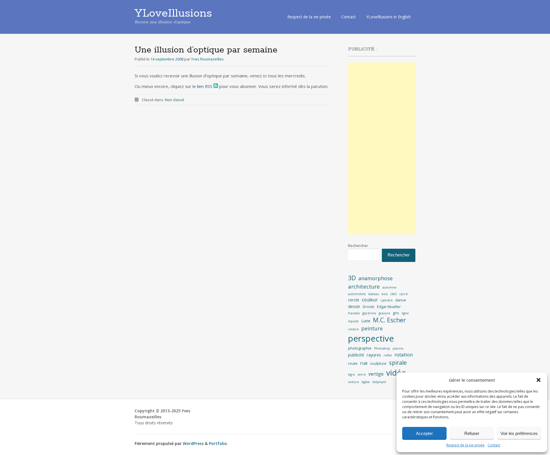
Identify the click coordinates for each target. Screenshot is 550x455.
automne (389, 287)
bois (385, 294)
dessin (354, 306)
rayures (374, 355)
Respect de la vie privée (465, 445)
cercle (353, 300)
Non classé (174, 99)
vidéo (396, 372)
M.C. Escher (389, 320)
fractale (354, 313)
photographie (360, 348)
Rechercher (358, 245)
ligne (405, 313)
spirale (398, 362)
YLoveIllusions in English (388, 16)
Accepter (424, 433)
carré (403, 294)
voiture (353, 382)
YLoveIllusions (173, 13)
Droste (368, 306)
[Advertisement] (381, 148)
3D (352, 278)
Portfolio (218, 443)
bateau (373, 294)
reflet (388, 355)
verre (362, 374)
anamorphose (375, 278)
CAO (393, 294)
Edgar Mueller (389, 306)
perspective (371, 338)
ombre (353, 329)
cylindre (386, 300)
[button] (538, 380)
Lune (365, 320)
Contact (494, 445)
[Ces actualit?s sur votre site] (215, 86)
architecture (364, 286)
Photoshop (382, 348)
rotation (403, 354)
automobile (357, 294)
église (366, 382)
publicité (356, 355)
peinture (372, 328)
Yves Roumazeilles (207, 59)
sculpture (378, 363)
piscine (398, 348)
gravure (384, 313)
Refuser (471, 433)
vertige (376, 374)
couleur (370, 300)
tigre (351, 374)
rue (364, 363)
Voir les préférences (519, 433)
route (353, 363)
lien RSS (204, 86)
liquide (353, 321)
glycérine (369, 313)
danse (400, 300)
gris (396, 312)
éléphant (379, 382)
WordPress (193, 443)
